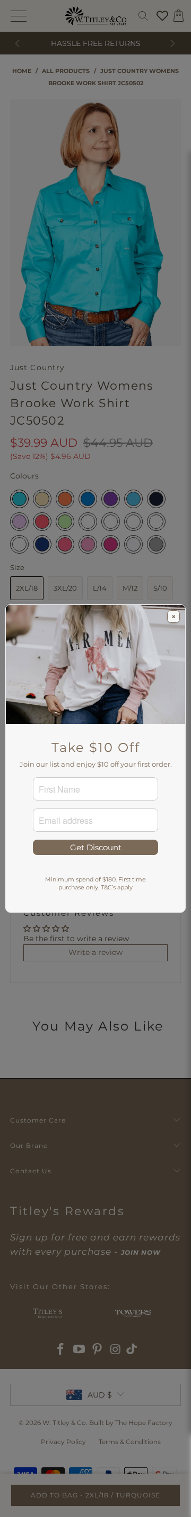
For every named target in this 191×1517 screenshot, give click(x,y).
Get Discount (95, 847)
